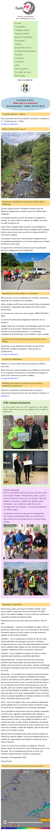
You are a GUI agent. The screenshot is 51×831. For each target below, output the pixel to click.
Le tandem (19, 58)
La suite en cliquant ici (9, 124)
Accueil (18, 23)
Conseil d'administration (25, 51)
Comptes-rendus (22, 30)
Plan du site (20, 76)
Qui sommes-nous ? (23, 48)
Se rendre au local (23, 72)
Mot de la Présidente (24, 37)
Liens (17, 65)
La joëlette (19, 62)
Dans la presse (21, 69)
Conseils (18, 55)
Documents (20, 41)
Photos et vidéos (22, 34)
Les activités (20, 27)
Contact (18, 44)
